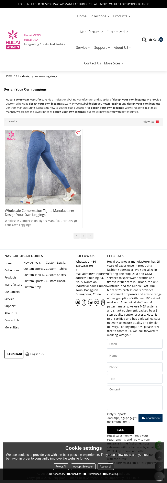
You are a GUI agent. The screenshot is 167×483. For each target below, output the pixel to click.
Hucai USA (31, 40)
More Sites (112, 63)
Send (120, 429)
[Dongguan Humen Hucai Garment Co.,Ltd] (13, 40)
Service (81, 47)
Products (120, 16)
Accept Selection (83, 466)
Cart (157, 39)
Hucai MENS (32, 35)
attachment (153, 418)
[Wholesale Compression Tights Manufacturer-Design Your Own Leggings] (43, 167)
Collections (97, 16)
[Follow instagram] (103, 302)
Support (100, 47)
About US (121, 47)
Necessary (59, 473)
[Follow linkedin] (90, 302)
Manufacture (90, 32)
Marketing (112, 473)
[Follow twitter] (96, 302)
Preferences (94, 473)
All (17, 76)
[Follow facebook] (84, 302)
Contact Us (92, 63)
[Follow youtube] (78, 302)
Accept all (106, 466)
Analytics (75, 473)
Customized (116, 32)
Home (82, 16)
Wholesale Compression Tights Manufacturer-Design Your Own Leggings (40, 213)
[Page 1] (77, 236)
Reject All (61, 466)
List (153, 122)
